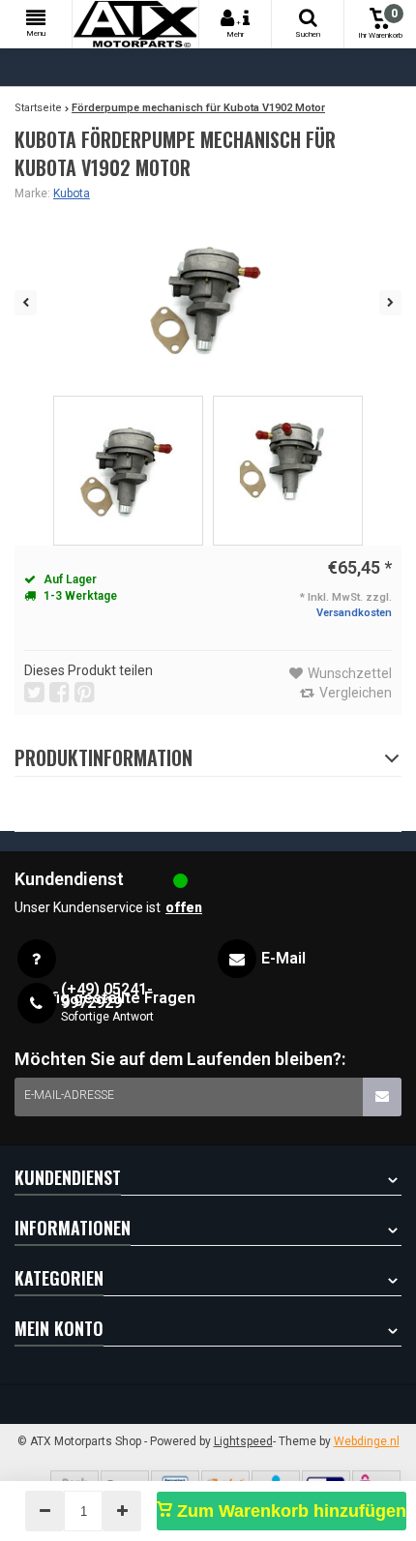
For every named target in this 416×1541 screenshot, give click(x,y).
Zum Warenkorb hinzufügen (289, 1511)
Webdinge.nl (367, 1441)
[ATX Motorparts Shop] (135, 24)
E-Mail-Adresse (69, 1095)
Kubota (71, 193)
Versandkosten (354, 613)
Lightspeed (243, 1441)
